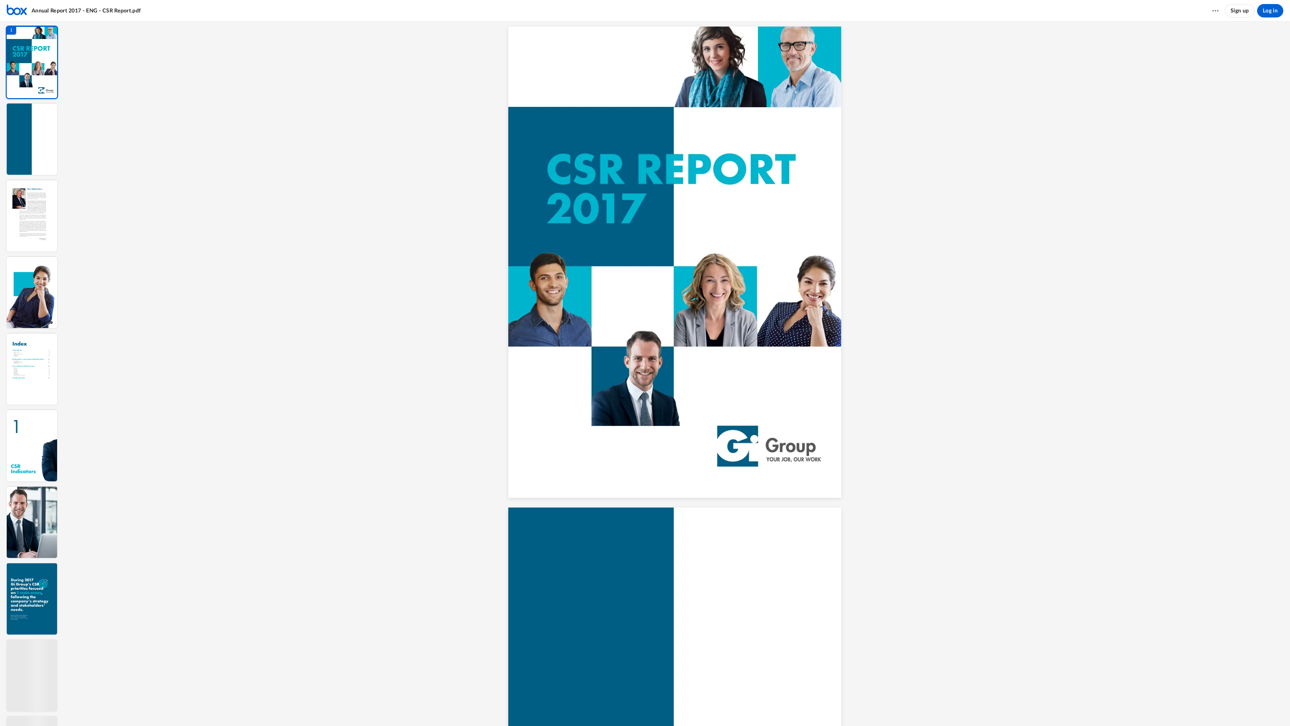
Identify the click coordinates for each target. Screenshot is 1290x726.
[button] (32, 62)
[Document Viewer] (677, 374)
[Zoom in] (695, 709)
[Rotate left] (708, 709)
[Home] (17, 10)
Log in (1270, 10)
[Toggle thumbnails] (621, 709)
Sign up (1240, 10)
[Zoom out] (672, 709)
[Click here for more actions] (1215, 10)
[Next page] (658, 709)
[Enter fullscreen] (733, 709)
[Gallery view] (721, 709)
